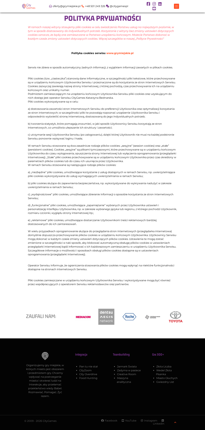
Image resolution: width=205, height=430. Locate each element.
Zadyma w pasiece (129, 370)
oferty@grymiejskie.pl (67, 6)
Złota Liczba (163, 366)
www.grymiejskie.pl (120, 53)
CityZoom (85, 370)
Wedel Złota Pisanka (164, 372)
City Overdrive (88, 374)
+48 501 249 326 (95, 6)
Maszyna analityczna (124, 380)
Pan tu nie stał (88, 366)
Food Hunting (88, 378)
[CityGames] (28, 6)
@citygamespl (118, 6)
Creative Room (126, 374)
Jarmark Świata (127, 366)
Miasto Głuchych (167, 378)
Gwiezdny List (165, 381)
